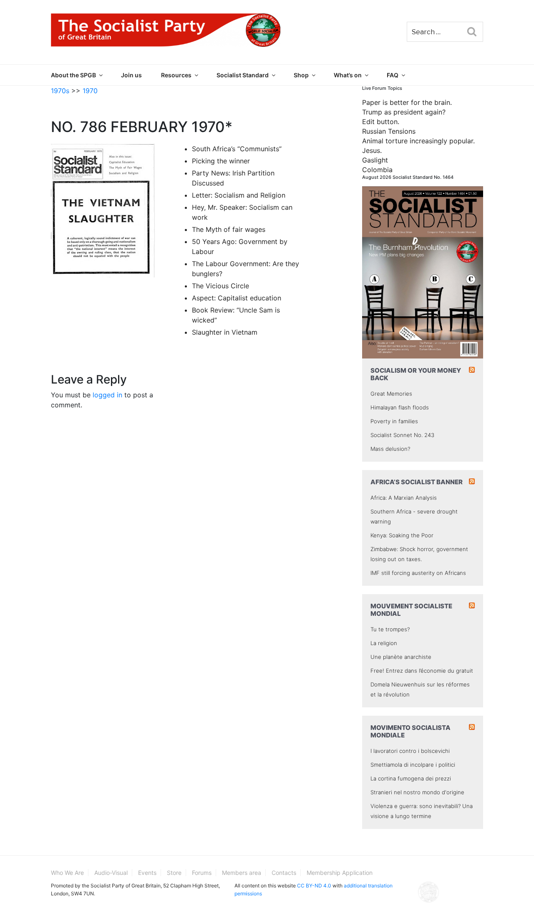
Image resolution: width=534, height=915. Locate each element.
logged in (107, 395)
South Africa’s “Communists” (237, 149)
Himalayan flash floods (399, 407)
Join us (131, 75)
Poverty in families (394, 421)
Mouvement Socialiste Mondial (411, 610)
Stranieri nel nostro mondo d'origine (417, 792)
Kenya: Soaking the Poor (401, 535)
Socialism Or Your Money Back (415, 374)
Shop (301, 75)
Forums (202, 872)
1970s (60, 90)
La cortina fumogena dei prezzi (410, 778)
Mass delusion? (390, 448)
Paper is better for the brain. (407, 102)
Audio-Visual (111, 872)
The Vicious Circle (220, 286)
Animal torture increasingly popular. (418, 141)
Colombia (377, 169)
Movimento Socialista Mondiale (410, 731)
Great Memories (391, 393)
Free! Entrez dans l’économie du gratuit (421, 670)
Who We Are (67, 872)
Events (147, 872)
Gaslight (375, 160)
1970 (90, 90)
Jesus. (372, 150)
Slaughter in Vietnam (224, 332)
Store (174, 872)
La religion (383, 643)
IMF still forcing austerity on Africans (418, 572)
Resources (176, 75)
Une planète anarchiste (400, 656)
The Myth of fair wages (228, 229)
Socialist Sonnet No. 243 (402, 435)
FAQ (392, 75)
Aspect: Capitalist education (236, 298)
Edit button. (380, 121)
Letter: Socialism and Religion (238, 195)
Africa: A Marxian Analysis (403, 497)
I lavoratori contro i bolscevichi (410, 750)
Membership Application (340, 872)
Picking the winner (221, 161)
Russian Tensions (389, 131)
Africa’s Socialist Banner (416, 482)
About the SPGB (73, 75)
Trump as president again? (404, 112)
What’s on (348, 75)
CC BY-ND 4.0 (314, 885)
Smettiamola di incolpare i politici (412, 764)
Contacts (284, 872)
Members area (241, 872)
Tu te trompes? (390, 629)
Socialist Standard (243, 75)
